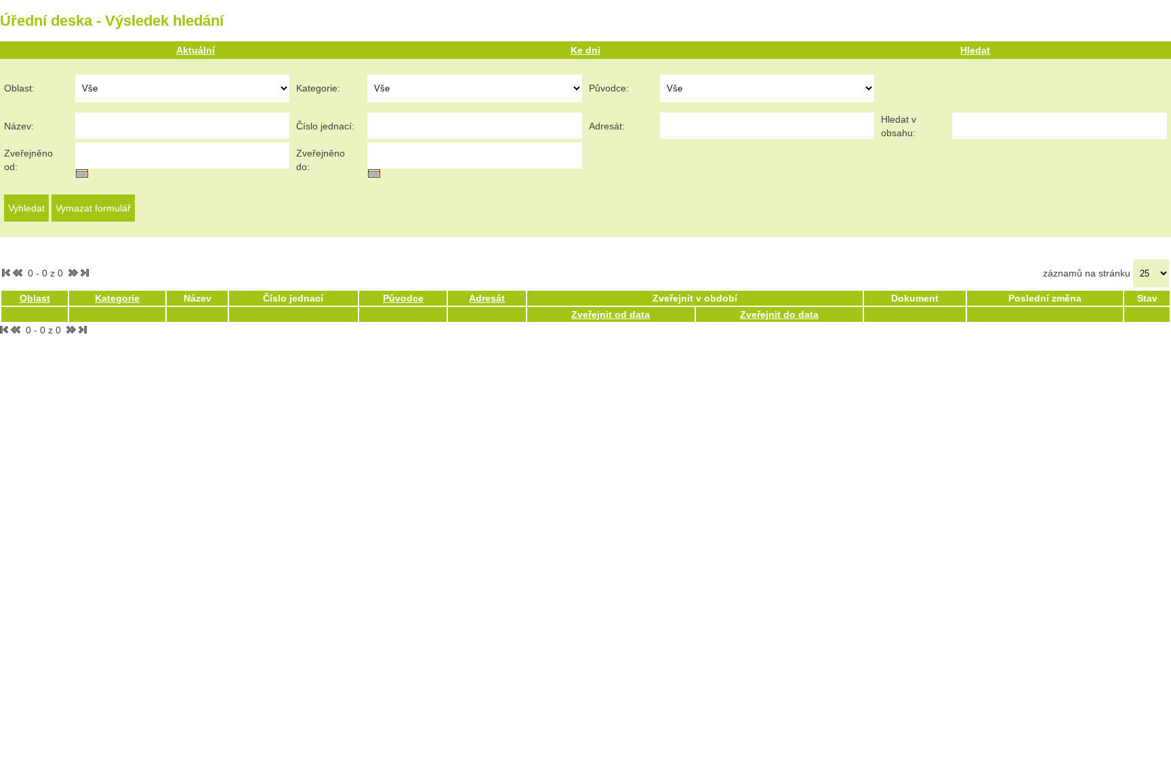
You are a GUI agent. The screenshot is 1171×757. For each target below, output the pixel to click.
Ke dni (585, 50)
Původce (403, 298)
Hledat (975, 50)
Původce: (609, 88)
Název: (19, 126)
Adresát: (607, 126)
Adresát (487, 298)
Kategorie (117, 298)
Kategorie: (318, 88)
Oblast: (19, 88)
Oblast (35, 298)
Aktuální (195, 50)
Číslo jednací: (325, 126)
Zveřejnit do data (779, 314)
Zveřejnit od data (610, 314)
